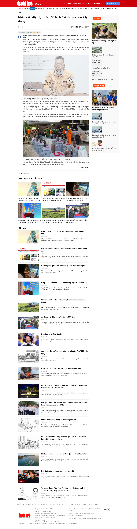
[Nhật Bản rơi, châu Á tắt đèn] (28, 339)
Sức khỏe (96, 8)
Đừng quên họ (99, 86)
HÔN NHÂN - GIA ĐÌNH (33, 504)
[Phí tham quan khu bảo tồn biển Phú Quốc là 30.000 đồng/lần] (28, 459)
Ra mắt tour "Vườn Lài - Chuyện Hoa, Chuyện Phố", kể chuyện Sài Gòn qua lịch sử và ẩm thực (64, 386)
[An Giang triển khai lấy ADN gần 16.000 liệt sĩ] (77, 210)
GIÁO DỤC (63, 504)
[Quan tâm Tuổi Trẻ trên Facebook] (108, 509)
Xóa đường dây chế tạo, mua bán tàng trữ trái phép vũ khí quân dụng (64, 352)
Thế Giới (37, 8)
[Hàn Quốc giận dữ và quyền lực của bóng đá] (28, 476)
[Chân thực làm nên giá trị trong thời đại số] (104, 31)
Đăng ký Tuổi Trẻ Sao (113, 3)
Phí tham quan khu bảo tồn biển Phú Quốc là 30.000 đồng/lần (64, 454)
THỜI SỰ (19, 504)
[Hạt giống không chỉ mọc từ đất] (97, 74)
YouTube (78, 3)
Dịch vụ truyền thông (74, 518)
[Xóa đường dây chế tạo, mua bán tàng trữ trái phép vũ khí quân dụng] (28, 356)
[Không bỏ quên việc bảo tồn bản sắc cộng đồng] (97, 49)
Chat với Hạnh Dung (68, 8)
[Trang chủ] (21, 8)
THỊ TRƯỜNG (77, 504)
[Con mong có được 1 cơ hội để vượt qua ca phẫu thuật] (97, 143)
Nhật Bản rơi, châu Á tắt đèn (51, 334)
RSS (99, 518)
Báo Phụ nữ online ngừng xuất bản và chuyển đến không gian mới (53, 199)
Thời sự (32, 8)
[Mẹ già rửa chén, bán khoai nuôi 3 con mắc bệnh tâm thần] (104, 98)
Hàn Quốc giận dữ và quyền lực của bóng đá (57, 471)
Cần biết (87, 3)
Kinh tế (102, 8)
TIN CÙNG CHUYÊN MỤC (31, 178)
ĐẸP (96, 504)
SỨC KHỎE (70, 504)
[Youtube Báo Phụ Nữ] (81, 27)
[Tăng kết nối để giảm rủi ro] (97, 63)
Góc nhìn (97, 19)
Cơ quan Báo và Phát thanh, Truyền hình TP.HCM (47, 521)
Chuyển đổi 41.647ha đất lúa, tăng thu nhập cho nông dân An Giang (53, 221)
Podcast (68, 3)
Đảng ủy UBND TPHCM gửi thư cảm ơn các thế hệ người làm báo (29, 199)
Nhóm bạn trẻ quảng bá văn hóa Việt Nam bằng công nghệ (76, 199)
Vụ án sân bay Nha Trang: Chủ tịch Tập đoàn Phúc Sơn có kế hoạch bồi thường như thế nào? (63, 438)
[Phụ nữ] (38, 3)
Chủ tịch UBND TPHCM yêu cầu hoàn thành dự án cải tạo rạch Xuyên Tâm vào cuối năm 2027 (64, 404)
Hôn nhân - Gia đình (46, 8)
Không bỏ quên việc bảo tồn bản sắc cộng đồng (104, 56)
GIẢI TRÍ (58, 504)
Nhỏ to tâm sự (57, 8)
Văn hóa (77, 8)
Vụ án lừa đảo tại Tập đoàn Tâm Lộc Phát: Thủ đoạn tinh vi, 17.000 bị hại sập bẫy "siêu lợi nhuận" (63, 489)
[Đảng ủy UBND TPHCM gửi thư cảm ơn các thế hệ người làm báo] (29, 189)
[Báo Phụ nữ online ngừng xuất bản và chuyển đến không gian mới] (53, 189)
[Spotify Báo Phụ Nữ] (73, 27)
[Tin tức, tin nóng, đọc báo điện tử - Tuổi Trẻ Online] (25, 3)
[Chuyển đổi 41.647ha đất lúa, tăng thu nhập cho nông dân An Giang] (53, 210)
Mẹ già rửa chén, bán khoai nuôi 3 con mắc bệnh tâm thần (103, 109)
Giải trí (82, 8)
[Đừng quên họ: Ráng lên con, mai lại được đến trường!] (97, 116)
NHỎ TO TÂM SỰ (45, 504)
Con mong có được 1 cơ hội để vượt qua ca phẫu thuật (104, 149)
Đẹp (86, 8)
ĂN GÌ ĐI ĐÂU (91, 504)
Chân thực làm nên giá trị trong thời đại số (104, 42)
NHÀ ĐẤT (84, 504)
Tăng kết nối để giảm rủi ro (101, 68)
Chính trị (27, 8)
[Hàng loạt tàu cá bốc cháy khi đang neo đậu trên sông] (28, 373)
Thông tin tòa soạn (40, 520)
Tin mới (22, 228)
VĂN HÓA (52, 504)
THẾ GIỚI (24, 504)
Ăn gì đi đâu (108, 8)
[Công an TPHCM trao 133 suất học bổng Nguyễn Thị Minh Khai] (29, 210)
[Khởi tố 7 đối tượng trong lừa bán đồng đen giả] (28, 425)
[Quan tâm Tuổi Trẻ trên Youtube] (105, 509)
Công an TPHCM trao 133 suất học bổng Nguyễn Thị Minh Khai (29, 221)
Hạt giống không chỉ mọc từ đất (102, 79)
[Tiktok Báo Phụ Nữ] (77, 27)
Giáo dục (90, 8)
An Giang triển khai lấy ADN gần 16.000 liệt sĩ (76, 221)
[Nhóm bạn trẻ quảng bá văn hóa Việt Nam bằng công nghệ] (77, 189)
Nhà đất (114, 8)
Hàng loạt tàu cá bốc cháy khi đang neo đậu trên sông (61, 368)
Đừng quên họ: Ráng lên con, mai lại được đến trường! (104, 123)
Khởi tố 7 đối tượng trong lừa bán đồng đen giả (58, 420)
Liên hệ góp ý (94, 518)
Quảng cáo (97, 3)
